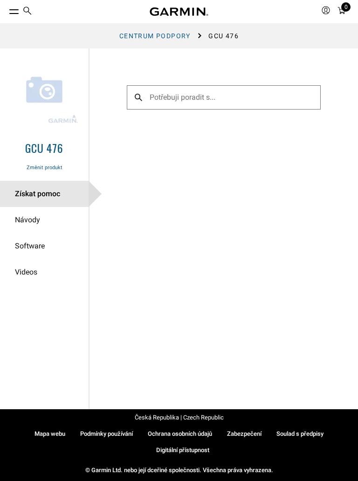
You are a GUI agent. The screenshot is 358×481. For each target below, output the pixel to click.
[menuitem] (27, 12)
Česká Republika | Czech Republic (179, 417)
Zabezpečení (244, 433)
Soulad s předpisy (300, 433)
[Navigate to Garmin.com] (179, 11)
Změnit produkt (44, 168)
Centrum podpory (155, 36)
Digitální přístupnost (182, 450)
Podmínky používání (106, 433)
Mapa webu (49, 433)
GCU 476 (44, 147)
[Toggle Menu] (5, 9)
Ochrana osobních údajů (180, 433)
